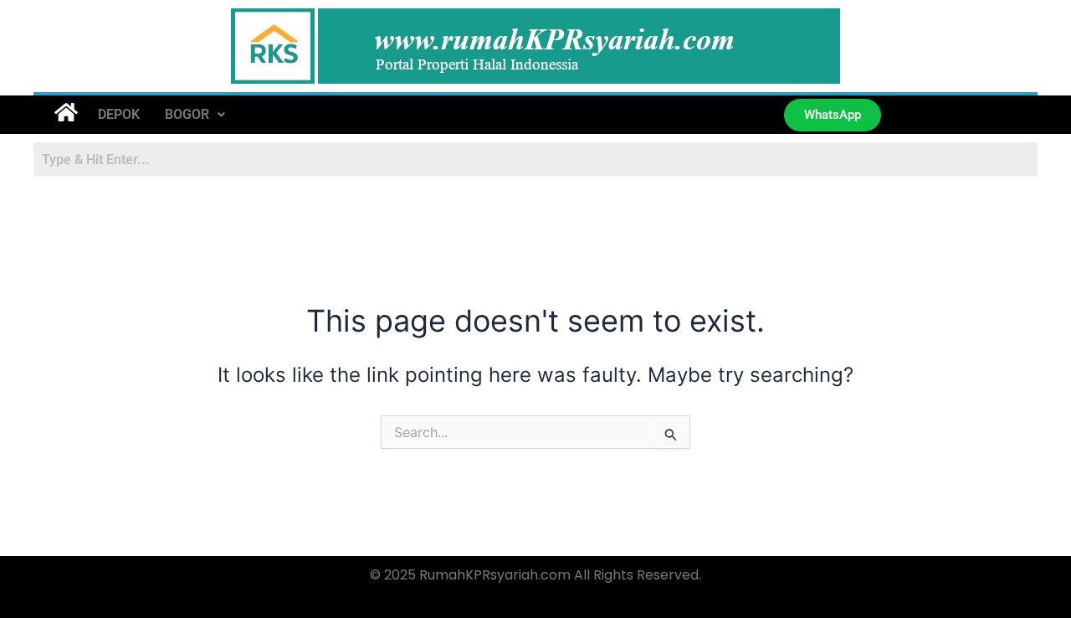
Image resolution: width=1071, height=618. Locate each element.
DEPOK (119, 114)
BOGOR (187, 114)
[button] (195, 114)
